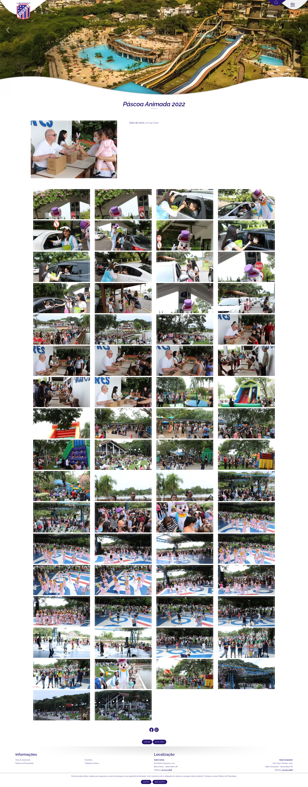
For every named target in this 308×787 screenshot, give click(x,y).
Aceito (146, 782)
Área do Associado (22, 760)
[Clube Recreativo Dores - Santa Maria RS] (23, 20)
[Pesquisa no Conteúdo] (276, 5)
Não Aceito (160, 782)
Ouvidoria (88, 760)
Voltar (147, 742)
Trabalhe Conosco (92, 763)
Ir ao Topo (159, 742)
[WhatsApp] (156, 731)
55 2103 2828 (167, 770)
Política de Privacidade (24, 763)
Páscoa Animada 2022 (154, 104)
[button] (300, 30)
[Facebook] (151, 731)
